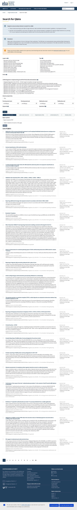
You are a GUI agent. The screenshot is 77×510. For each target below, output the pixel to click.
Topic (40, 58)
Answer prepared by (7, 96)
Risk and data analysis (25, 8)
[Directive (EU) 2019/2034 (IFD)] (20, 69)
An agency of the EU (10, 481)
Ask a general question (32, 473)
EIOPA (52, 493)
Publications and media (40, 8)
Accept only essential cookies (66, 505)
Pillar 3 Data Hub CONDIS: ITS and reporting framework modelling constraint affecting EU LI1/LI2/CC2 (28, 225)
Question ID (42, 106)
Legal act (5, 58)
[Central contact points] (57, 70)
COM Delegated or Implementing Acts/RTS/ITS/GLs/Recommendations (20, 79)
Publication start (43, 101)
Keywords (5, 106)
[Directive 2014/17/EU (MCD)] (20, 70)
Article (4, 74)
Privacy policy (54, 483)
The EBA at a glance (55, 481)
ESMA (52, 495)
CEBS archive (54, 498)
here (20, 52)
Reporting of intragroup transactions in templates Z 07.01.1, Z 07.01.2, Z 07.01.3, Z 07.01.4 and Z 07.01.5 (28, 311)
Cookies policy (54, 486)
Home (4, 12)
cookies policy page (25, 504)
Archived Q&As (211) (54, 115)
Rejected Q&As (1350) (39, 115)
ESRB (52, 496)
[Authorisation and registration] (57, 63)
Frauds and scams (55, 487)
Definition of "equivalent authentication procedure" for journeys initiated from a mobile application (28, 401)
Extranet (66, 2)
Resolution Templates (11, 213)
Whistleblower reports (32, 480)
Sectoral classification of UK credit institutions (16, 147)
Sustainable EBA (11, 487)
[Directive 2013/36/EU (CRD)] (20, 62)
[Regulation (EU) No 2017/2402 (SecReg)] (20, 66)
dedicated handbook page (60, 50)
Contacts (29, 471)
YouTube (55, 475)
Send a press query (31, 474)
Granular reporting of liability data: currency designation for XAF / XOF (21, 352)
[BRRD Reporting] (57, 67)
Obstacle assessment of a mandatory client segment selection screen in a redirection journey (27, 367)
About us (5, 8)
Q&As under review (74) (24, 115)
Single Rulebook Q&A (12, 12)
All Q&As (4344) (68, 115)
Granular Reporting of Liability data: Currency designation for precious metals (23, 338)
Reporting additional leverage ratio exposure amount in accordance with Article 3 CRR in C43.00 (27, 201)
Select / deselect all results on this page (13, 122)
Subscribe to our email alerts (33, 486)
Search (4, 112)
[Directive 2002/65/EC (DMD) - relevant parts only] (20, 71)
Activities (13, 8)
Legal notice (54, 484)
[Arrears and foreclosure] (57, 62)
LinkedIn (55, 473)
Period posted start (7, 101)
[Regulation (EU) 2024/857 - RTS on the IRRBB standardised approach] (38, 91)
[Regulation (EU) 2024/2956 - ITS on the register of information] (38, 90)
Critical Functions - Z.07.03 (11, 325)
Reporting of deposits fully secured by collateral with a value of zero (21, 262)
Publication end (61, 101)
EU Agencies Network (10, 484)
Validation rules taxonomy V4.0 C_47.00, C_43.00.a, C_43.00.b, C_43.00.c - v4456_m (23, 177)
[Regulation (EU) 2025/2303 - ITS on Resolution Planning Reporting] (38, 93)
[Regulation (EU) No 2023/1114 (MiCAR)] (20, 64)
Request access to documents (33, 477)
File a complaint (30, 478)
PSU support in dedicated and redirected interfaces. (17, 439)
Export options (6, 117)
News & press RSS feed (32, 487)
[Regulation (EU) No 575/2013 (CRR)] (20, 60)
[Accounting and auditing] (57, 60)
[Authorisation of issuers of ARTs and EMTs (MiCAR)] (57, 64)
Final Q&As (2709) (9, 115)
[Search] (73, 9)
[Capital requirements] (57, 69)
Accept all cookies (54, 505)
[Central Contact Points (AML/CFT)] (57, 71)
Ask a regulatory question (33, 475)
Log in (71, 2)
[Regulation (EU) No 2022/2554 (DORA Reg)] (20, 63)
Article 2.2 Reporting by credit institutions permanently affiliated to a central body (24, 275)
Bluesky (54, 471)
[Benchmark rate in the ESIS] (57, 66)
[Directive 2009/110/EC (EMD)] (20, 67)
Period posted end (25, 101)
